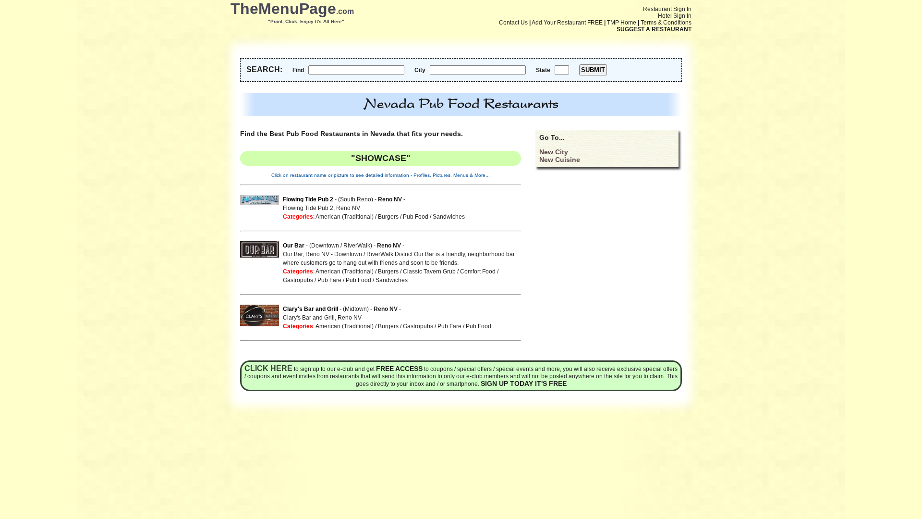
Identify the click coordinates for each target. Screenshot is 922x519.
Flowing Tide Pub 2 (308, 199)
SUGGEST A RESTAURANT (654, 29)
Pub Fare (329, 280)
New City (553, 152)
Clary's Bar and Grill (310, 309)
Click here (268, 368)
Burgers (388, 216)
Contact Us (513, 22)
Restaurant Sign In (667, 9)
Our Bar (293, 245)
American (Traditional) (344, 216)
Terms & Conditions (666, 22)
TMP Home (621, 22)
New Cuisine (559, 159)
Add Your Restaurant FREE (567, 22)
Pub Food (415, 216)
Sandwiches (449, 216)
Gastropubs (298, 280)
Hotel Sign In (675, 15)
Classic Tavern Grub (429, 271)
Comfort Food (478, 271)
